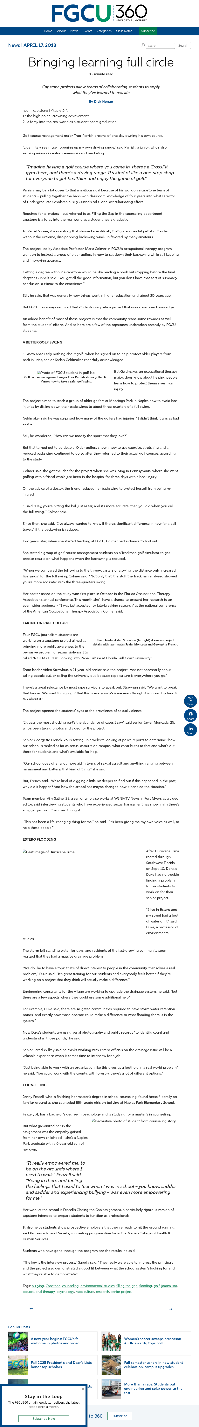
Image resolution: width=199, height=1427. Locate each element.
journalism (169, 1286)
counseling (70, 1286)
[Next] (170, 1310)
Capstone (53, 1286)
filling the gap (127, 1286)
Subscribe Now (44, 1418)
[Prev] (31, 1310)
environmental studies (97, 1286)
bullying (38, 1286)
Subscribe (120, 1416)
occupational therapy (39, 1292)
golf (157, 1286)
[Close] (83, 1388)
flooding (145, 1286)
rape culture (85, 1292)
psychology (65, 1292)
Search (183, 45)
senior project (121, 1292)
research (102, 1292)
